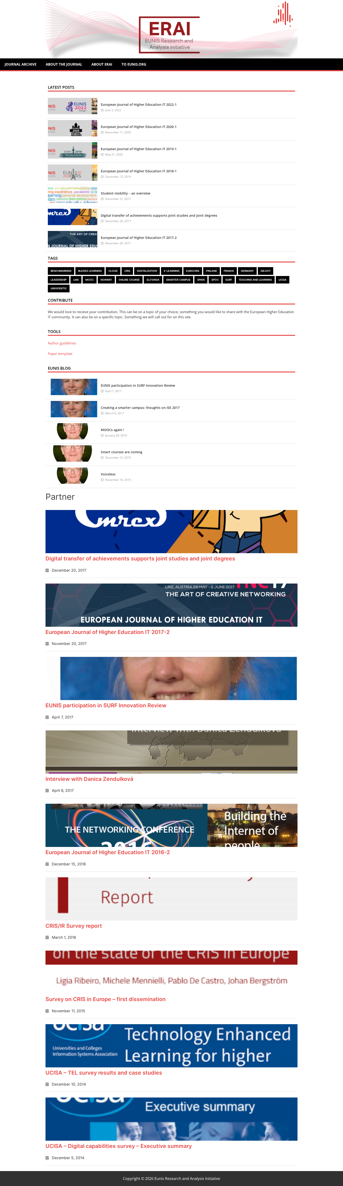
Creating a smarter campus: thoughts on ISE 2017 (140, 407)
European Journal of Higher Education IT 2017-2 (139, 237)
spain (201, 279)
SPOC (215, 279)
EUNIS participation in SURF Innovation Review (138, 385)
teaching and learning (255, 279)
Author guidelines (62, 343)
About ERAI (101, 64)
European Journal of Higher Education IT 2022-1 (139, 104)
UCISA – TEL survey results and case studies (104, 1072)
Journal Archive (20, 64)
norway (106, 279)
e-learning (171, 271)
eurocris (192, 271)
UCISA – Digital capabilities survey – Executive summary (119, 1146)
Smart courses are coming (121, 452)
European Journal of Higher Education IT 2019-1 (139, 149)
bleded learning (90, 271)
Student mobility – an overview (125, 193)
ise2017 (265, 271)
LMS (76, 279)
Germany (247, 271)
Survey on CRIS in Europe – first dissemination (106, 999)
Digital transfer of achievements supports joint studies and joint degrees (159, 215)
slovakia (153, 279)
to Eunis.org (134, 64)
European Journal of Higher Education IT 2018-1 (139, 171)
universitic (59, 288)
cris (127, 271)
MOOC (89, 279)
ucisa (283, 279)
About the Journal (64, 64)
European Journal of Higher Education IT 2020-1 (139, 126)
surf (228, 279)
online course (129, 279)
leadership (58, 279)
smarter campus (178, 279)
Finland (211, 271)
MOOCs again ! (112, 430)
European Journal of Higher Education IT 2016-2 (108, 852)
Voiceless (108, 474)
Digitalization (147, 271)
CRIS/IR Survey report (74, 926)
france (229, 271)
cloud (113, 271)
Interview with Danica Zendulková (89, 779)
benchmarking (61, 271)
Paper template (60, 353)
